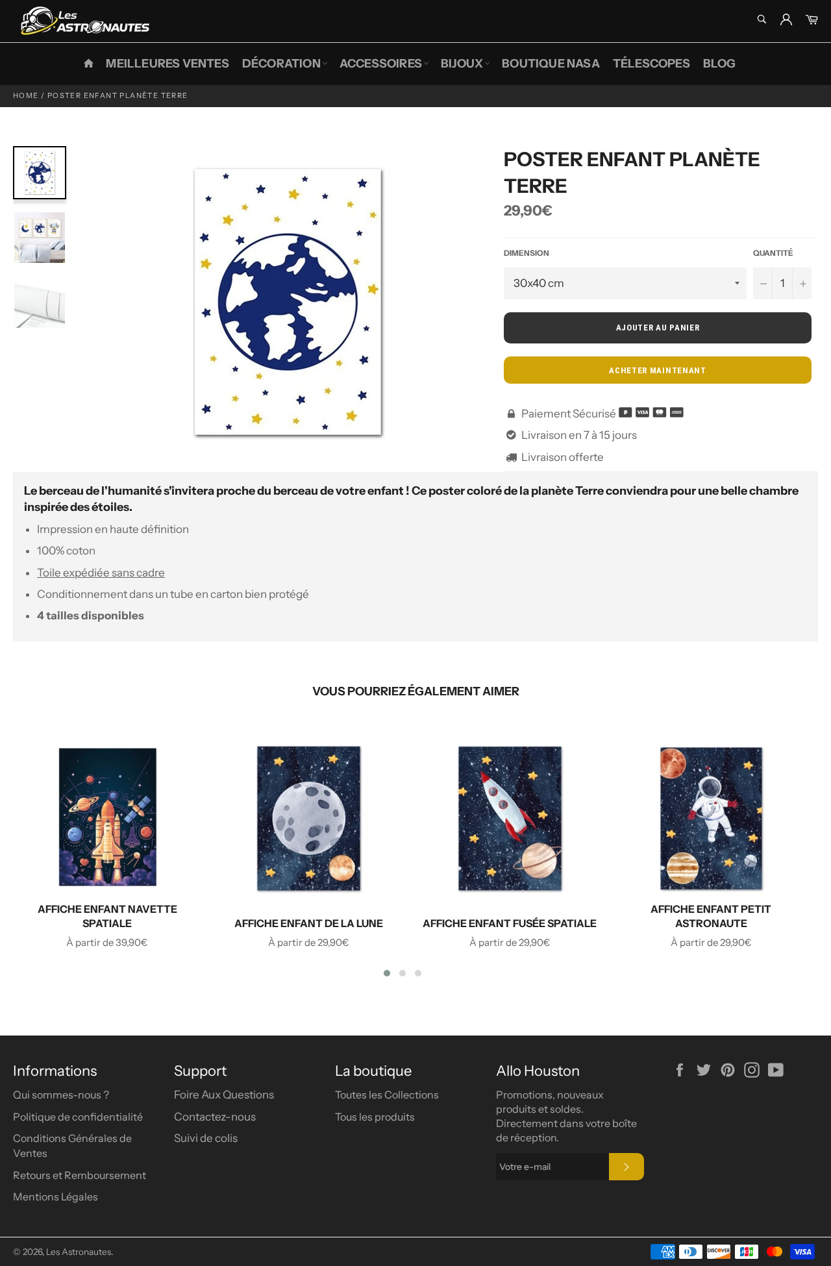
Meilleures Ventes (167, 63)
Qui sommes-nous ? (61, 1094)
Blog (719, 63)
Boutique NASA (551, 63)
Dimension (526, 253)
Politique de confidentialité (78, 1116)
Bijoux (462, 63)
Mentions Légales (55, 1196)
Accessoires (381, 63)
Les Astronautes (78, 1252)
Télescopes (651, 63)
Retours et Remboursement (79, 1175)
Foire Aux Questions (224, 1094)
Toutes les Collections (387, 1094)
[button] (387, 973)
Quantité (773, 253)
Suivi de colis (206, 1138)
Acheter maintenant (657, 370)
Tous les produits (375, 1116)
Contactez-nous (215, 1116)
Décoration (281, 63)
